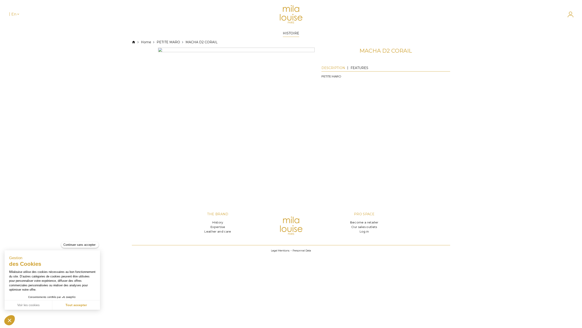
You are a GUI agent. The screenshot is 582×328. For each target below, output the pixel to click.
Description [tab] (333, 68)
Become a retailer (364, 222)
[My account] (568, 14)
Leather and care (217, 231)
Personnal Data (302, 250)
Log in (364, 231)
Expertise (218, 227)
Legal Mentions (280, 250)
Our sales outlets (364, 227)
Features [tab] (359, 68)
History (217, 222)
